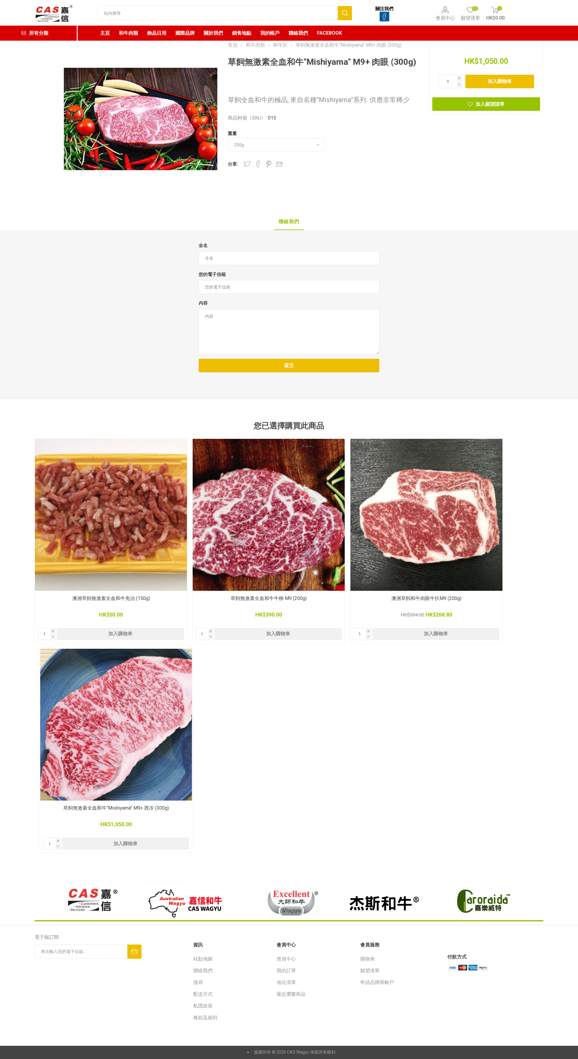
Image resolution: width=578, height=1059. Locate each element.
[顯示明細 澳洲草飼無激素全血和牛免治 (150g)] (111, 515)
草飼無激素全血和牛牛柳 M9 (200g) (269, 598)
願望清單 (370, 970)
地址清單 (286, 982)
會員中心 (445, 18)
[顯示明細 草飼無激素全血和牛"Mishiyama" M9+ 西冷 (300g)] (116, 725)
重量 (232, 133)
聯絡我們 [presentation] (289, 221)
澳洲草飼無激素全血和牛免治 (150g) (111, 598)
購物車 (367, 959)
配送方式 (203, 994)
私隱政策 (203, 1006)
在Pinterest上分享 (269, 164)
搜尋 (198, 982)
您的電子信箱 (212, 274)
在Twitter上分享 (247, 164)
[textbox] (218, 13)
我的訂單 (286, 970)
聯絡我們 (203, 970)
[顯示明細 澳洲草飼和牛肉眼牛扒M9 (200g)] (426, 515)
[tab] (289, 222)
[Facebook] (384, 16)
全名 (203, 245)
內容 (203, 303)
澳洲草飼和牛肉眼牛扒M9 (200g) (426, 598)
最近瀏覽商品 (291, 994)
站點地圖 (203, 959)
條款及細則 (205, 1017)
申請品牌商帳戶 (377, 982)
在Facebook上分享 (258, 164)
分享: (233, 164)
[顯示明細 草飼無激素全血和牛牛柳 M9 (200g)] (269, 515)
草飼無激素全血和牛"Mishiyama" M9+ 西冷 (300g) (116, 808)
